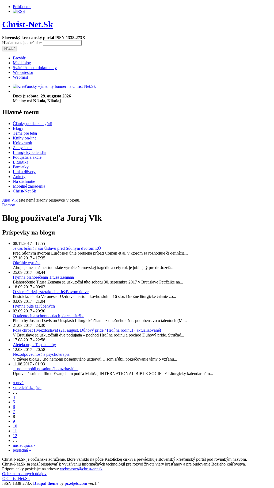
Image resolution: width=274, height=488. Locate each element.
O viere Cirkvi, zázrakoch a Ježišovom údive (51, 291)
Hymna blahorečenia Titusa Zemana (43, 277)
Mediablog (22, 62)
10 (15, 426)
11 (15, 431)
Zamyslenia (22, 147)
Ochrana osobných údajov (24, 473)
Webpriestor (23, 72)
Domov (8, 205)
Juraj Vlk (10, 200)
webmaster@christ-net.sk (81, 469)
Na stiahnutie (24, 181)
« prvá (18, 382)
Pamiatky (21, 167)
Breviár (19, 58)
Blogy (18, 128)
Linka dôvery (24, 171)
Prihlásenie (22, 6)
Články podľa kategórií (32, 123)
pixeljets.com (76, 483)
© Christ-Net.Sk (16, 478)
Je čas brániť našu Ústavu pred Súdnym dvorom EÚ (57, 248)
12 (15, 435)
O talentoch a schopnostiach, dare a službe (48, 315)
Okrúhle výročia (26, 262)
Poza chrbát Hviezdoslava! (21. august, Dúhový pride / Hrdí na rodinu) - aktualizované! (87, 330)
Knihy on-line (24, 138)
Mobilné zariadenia (29, 186)
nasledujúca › (24, 445)
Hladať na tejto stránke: (22, 42)
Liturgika (20, 162)
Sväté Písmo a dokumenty (35, 67)
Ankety (19, 176)
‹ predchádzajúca (27, 387)
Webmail (20, 77)
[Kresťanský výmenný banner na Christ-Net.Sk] (54, 86)
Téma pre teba (25, 133)
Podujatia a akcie (27, 157)
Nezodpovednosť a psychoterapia (41, 354)
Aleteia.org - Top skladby (34, 344)
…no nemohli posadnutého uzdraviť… (45, 368)
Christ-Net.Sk (27, 24)
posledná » (22, 450)
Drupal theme (45, 483)
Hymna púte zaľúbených (34, 306)
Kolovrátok (22, 143)
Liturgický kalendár (29, 152)
